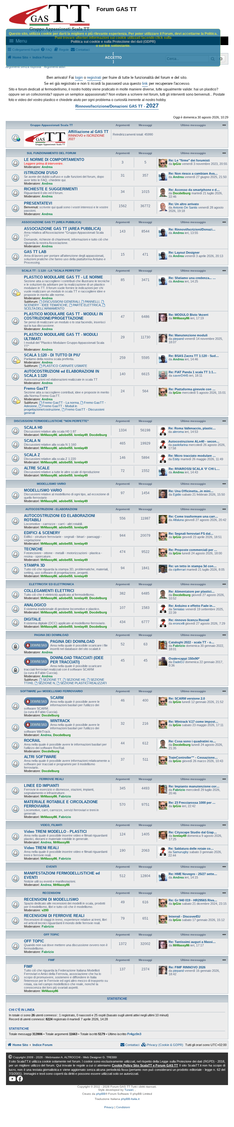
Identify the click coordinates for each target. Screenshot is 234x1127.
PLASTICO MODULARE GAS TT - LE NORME (63, 277)
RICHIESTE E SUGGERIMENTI (51, 189)
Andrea (47, 167)
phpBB (100, 1093)
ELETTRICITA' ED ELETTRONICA (51, 584)
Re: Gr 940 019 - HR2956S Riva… (193, 900)
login (79, 77)
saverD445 (180, 375)
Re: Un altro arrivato (184, 204)
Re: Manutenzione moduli (188, 335)
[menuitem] (162, 1044)
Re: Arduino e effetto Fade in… (192, 605)
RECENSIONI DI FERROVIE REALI (54, 916)
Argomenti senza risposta (23, 66)
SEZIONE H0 (75, 679)
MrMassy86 (181, 318)
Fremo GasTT (36, 388)
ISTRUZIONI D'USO (41, 173)
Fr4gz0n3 (134, 1034)
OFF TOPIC (51, 934)
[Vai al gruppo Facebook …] (20, 1079)
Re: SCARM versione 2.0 (187, 698)
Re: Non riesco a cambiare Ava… (193, 173)
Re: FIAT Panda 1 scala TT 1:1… (192, 372)
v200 (45, 910)
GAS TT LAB (35, 252)
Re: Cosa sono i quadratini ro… (192, 741)
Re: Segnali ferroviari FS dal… (191, 533)
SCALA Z (32, 455)
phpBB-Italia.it (130, 1098)
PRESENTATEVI (38, 203)
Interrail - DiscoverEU (184, 916)
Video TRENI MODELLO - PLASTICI (55, 831)
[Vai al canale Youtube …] (12, 1079)
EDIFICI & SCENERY (42, 533)
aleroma (178, 431)
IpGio (177, 163)
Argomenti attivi (54, 66)
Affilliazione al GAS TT (88, 132)
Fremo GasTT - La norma (61, 402)
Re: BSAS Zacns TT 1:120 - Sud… (194, 356)
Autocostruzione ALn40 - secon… (193, 441)
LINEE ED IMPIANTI (41, 785)
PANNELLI (92, 301)
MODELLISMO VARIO (51, 483)
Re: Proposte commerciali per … (193, 550)
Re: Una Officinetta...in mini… (191, 491)
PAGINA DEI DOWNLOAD (51, 635)
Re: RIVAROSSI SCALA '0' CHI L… (194, 468)
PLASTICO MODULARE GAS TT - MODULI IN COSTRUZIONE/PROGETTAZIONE (63, 316)
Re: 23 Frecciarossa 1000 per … (192, 802)
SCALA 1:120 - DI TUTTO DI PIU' (52, 355)
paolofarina (180, 445)
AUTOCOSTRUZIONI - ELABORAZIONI (51, 509)
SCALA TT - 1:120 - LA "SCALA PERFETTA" (51, 270)
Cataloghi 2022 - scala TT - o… (191, 642)
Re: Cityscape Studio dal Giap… (193, 832)
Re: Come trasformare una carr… (193, 516)
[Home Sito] (49, 18)
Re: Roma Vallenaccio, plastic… (192, 428)
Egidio (177, 494)
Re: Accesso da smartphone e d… (194, 189)
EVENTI (51, 866)
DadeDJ (178, 662)
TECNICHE (33, 549)
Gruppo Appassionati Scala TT (51, 125)
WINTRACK (60, 721)
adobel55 (65, 435)
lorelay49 (81, 435)
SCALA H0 (33, 427)
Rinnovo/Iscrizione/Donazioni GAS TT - (117, 105)
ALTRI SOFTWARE (40, 757)
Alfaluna (178, 520)
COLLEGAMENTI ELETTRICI (49, 591)
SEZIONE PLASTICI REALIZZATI (83, 683)
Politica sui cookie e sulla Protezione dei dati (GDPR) (113, 42)
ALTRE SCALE (37, 468)
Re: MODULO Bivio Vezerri (188, 314)
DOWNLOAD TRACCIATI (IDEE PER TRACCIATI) (77, 660)
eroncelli (178, 623)
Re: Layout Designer (184, 252)
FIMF (51, 960)
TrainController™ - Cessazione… (193, 757)
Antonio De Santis (185, 207)
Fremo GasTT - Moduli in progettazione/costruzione (50, 407)
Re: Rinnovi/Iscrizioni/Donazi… (192, 229)
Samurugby (181, 852)
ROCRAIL (32, 740)
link (145, 83)
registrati (94, 77)
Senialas (179, 609)
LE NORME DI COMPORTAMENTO (54, 159)
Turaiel (128, 1089)
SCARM (57, 698)
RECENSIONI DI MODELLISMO (51, 899)
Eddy (176, 459)
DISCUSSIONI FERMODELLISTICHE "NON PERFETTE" (51, 421)
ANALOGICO (35, 605)
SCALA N (32, 441)
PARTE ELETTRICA (87, 305)
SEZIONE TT (52, 679)
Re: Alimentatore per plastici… (192, 591)
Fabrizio (179, 645)
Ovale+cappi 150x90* (184, 658)
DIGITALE (32, 619)
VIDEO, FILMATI (51, 825)
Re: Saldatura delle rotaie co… (191, 848)
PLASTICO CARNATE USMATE (65, 365)
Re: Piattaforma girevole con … (192, 389)
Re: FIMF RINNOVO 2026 (187, 967)
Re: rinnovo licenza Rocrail (189, 620)
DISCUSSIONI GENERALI (61, 301)
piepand (178, 338)
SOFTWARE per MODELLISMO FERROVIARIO (51, 691)
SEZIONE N (46, 683)
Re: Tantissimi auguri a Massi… (192, 942)
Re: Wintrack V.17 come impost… (193, 721)
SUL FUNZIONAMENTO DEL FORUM (51, 153)
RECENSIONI (51, 892)
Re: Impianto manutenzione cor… (194, 786)
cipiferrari (179, 569)
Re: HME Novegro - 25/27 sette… (193, 874)
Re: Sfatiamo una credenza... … (192, 278)
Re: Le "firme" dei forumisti (189, 160)
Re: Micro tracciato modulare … (192, 455)
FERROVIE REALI (51, 779)
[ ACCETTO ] (113, 58)
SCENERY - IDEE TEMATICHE (45, 305)
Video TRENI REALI (41, 848)
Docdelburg (182, 193)
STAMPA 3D (34, 565)
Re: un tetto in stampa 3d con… (193, 566)
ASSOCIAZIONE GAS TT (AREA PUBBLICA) (51, 222)
